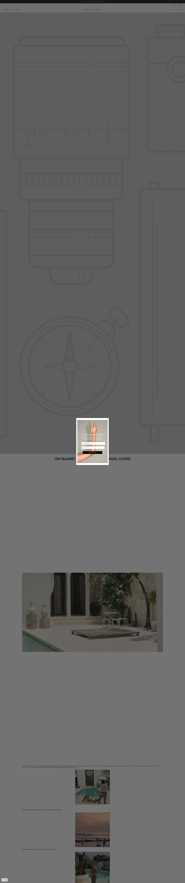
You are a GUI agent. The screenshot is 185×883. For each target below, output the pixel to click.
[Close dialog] (107, 419)
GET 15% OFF (92, 452)
